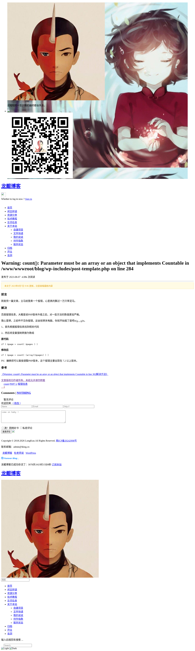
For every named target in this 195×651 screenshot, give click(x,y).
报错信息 (23, 384)
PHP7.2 (13, 384)
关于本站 (12, 226)
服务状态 (18, 244)
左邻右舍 (12, 222)
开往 (9, 251)
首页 (9, 207)
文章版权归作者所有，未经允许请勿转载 (23, 380)
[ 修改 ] (16, 403)
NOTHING (24, 392)
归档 (9, 248)
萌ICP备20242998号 (66, 440)
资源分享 (12, 215)
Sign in (28, 199)
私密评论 (27, 428)
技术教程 (12, 218)
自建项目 (18, 229)
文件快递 (18, 233)
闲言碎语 (12, 211)
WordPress (31, 453)
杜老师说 (19, 453)
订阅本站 (57, 464)
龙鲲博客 (11, 186)
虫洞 (9, 255)
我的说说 (18, 237)
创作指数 (18, 240)
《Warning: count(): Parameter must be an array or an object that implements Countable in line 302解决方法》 (54, 374)
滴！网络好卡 (11, 428)
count (6, 384)
